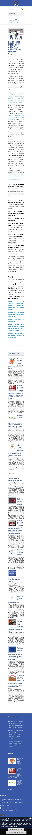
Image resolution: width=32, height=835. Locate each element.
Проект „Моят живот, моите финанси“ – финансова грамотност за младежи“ (14, 47)
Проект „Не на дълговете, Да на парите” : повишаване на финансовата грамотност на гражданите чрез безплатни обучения (16, 625)
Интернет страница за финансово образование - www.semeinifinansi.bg (16, 598)
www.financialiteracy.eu (11, 811)
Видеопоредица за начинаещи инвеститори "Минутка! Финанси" (16, 579)
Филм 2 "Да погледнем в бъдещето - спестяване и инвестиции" (16, 314)
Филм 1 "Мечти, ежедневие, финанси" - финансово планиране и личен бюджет (16, 305)
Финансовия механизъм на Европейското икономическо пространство (16, 100)
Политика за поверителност (16, 832)
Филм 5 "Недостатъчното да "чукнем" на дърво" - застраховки (16, 335)
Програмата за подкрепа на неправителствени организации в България (16, 96)
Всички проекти (16, 353)
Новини (10, 753)
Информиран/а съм (16, 829)
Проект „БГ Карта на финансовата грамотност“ (20, 552)
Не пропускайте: (13, 717)
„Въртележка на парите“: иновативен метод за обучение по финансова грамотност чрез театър (15, 363)
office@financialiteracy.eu (14, 22)
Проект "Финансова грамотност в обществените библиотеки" (20, 501)
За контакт (3, 795)
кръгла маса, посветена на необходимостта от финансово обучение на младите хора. (16, 177)
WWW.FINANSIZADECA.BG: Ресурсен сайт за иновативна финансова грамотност (15, 480)
